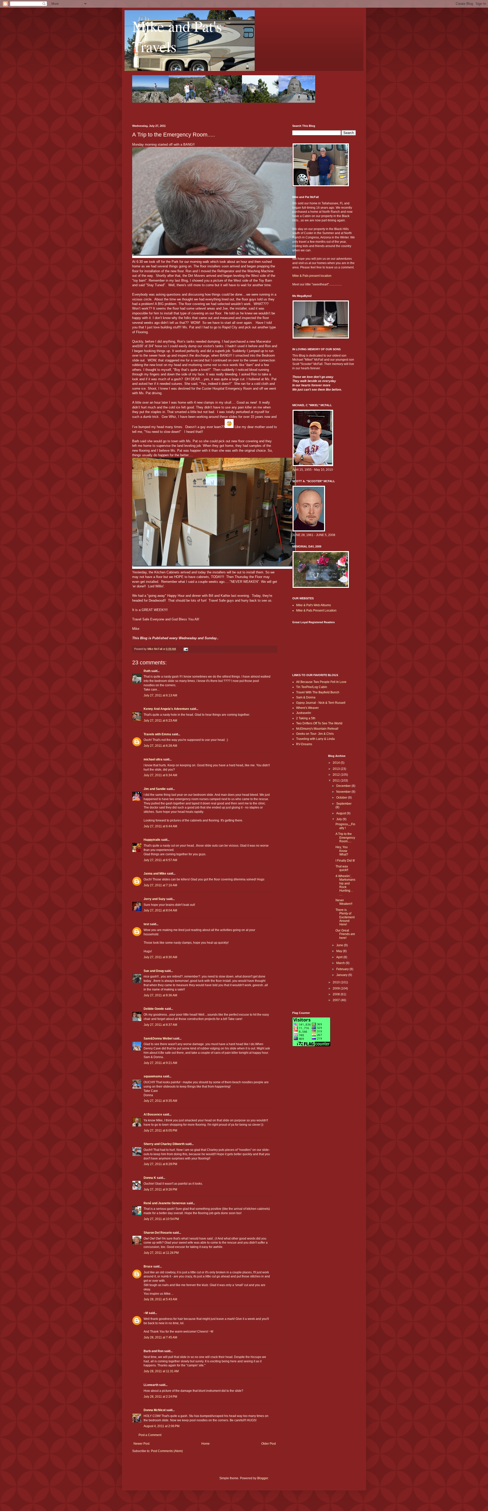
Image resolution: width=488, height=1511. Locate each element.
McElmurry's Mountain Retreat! (317, 728)
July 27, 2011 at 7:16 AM (160, 885)
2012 (337, 774)
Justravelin (303, 713)
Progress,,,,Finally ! (345, 826)
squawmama (153, 1076)
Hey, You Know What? (342, 850)
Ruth (147, 671)
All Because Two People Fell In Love (321, 682)
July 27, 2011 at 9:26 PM (160, 1189)
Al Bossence (153, 1114)
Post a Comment (150, 1435)
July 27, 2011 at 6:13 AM (160, 695)
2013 (337, 769)
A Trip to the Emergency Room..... (345, 837)
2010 (337, 982)
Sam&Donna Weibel (158, 1038)
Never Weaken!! (344, 902)
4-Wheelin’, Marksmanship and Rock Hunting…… (345, 885)
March (341, 963)
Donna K (150, 1178)
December (344, 786)
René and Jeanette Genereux (165, 1203)
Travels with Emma (157, 734)
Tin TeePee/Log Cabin (311, 687)
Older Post (268, 1443)
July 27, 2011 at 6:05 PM (160, 1130)
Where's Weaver (307, 708)
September (344, 803)
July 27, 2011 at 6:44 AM (160, 826)
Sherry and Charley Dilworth (164, 1144)
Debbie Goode (154, 1009)
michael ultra (153, 759)
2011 (337, 780)
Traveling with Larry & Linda (315, 739)
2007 (337, 1000)
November (344, 791)
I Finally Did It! (345, 860)
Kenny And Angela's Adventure (166, 709)
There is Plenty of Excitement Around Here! (345, 917)
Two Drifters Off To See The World (319, 723)
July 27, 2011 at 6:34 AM (160, 775)
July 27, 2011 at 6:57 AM (160, 860)
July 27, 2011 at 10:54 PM (161, 1219)
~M (146, 1313)
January (342, 975)
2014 (337, 763)
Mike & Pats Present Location (316, 610)
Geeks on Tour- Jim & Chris (315, 734)
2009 (337, 988)
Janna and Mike (155, 873)
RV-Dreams (304, 744)
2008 (337, 994)
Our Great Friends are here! (345, 934)
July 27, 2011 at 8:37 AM (160, 1025)
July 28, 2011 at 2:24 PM (160, 1396)
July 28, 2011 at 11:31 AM (161, 1371)
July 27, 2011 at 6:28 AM (160, 745)
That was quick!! (342, 868)
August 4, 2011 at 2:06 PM (161, 1426)
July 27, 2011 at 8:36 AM (160, 995)
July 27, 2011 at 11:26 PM (161, 1253)
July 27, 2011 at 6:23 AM (160, 720)
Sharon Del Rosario (158, 1232)
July (339, 819)
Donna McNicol (154, 1410)
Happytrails (152, 840)
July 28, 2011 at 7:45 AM (160, 1337)
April (339, 957)
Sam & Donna (305, 697)
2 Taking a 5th (305, 718)
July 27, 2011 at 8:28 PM (160, 1164)
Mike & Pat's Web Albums (313, 605)
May (339, 951)
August (341, 813)
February (342, 969)
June (340, 945)
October (342, 797)
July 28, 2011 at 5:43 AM (160, 1299)
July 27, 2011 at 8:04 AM (160, 910)
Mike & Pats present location (311, 276)
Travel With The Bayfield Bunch (317, 692)
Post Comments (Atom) (167, 1451)
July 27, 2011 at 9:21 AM (160, 1063)
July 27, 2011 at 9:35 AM (160, 1101)
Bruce (148, 1266)
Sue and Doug (154, 971)
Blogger (262, 1478)
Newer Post (141, 1443)
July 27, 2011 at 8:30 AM (160, 957)
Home (205, 1443)
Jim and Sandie (155, 789)
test (146, 924)
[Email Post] (185, 648)
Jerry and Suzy (154, 899)
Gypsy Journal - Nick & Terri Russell (320, 703)
